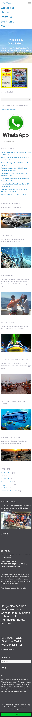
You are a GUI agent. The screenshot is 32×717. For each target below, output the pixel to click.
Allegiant (19, 707)
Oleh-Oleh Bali (5, 479)
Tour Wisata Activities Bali (9, 491)
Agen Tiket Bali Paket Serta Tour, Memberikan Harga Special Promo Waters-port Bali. (16, 50)
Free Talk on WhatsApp (8, 110)
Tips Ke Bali (5, 488)
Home (4, 48)
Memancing (4, 476)
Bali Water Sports (6, 473)
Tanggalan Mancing (7, 485)
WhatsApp (24, 564)
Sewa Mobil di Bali (7, 482)
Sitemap (3, 668)
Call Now (17, 714)
